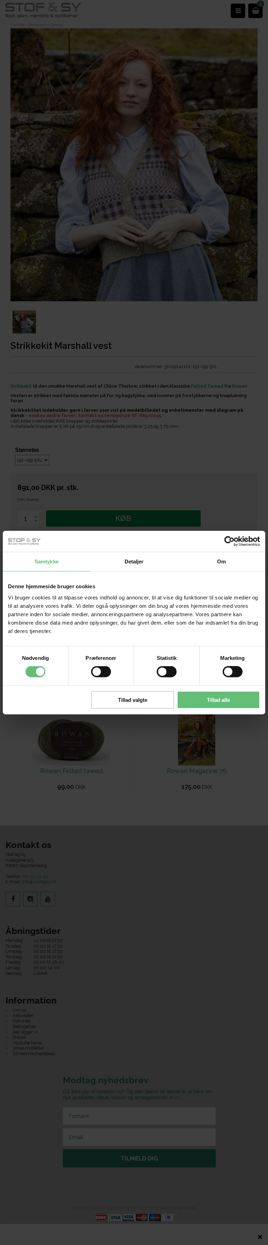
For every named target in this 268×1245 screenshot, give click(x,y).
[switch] (101, 671)
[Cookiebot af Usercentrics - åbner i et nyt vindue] (229, 541)
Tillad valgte (132, 700)
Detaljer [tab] (134, 561)
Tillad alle (218, 700)
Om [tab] (221, 561)
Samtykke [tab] (47, 561)
